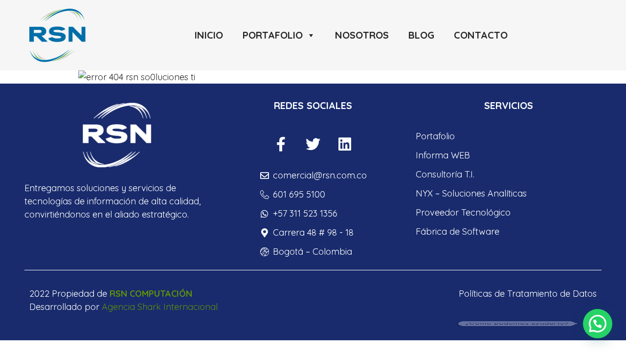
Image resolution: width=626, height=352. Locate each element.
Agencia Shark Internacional (160, 306)
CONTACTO (481, 35)
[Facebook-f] (281, 144)
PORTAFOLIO (273, 35)
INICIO (209, 35)
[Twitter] (313, 144)
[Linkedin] (344, 144)
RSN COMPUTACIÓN (151, 293)
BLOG (421, 35)
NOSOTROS (362, 35)
